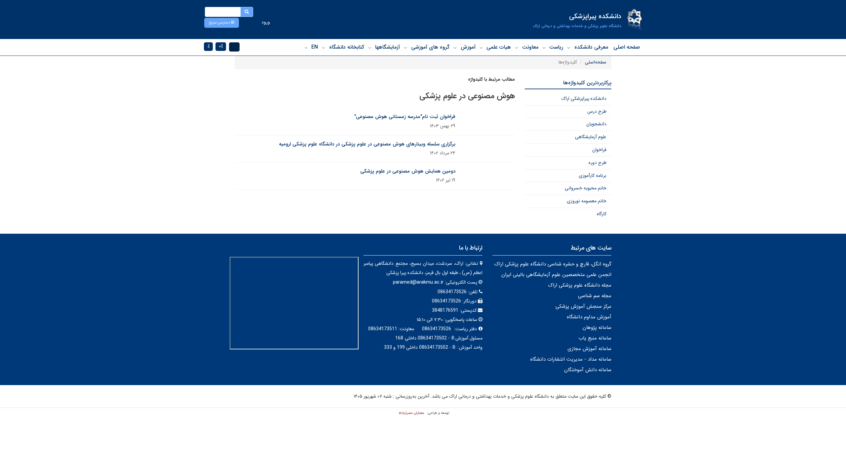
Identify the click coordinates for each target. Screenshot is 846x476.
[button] (221, 23)
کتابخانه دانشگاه (346, 47)
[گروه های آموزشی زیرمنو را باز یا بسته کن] (405, 48)
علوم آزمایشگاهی (590, 136)
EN (314, 47)
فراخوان (599, 149)
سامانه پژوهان (597, 328)
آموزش (468, 47)
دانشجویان (596, 124)
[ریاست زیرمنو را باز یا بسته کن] (544, 48)
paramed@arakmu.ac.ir (418, 282)
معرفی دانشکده (591, 47)
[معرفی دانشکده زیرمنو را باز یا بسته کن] (569, 48)
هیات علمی (498, 47)
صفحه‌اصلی (595, 62)
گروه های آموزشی (430, 47)
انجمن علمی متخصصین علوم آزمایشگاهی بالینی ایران (556, 275)
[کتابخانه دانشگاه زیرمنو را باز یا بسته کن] (324, 48)
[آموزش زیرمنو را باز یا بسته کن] (455, 48)
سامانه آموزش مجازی (589, 349)
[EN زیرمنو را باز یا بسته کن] (306, 48)
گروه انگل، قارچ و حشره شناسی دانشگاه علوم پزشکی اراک (552, 264)
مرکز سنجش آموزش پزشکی (583, 306)
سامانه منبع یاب (595, 338)
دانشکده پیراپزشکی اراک (583, 98)
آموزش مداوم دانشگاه (589, 317)
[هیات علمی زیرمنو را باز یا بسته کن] (481, 48)
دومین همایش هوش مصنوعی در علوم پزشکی (407, 171)
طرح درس (596, 111)
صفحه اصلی (626, 47)
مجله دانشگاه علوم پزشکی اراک (579, 285)
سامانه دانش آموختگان (587, 370)
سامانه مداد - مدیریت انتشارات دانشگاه (570, 359)
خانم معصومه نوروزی (586, 201)
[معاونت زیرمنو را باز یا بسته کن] (516, 48)
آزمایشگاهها (387, 47)
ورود (265, 22)
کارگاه (601, 214)
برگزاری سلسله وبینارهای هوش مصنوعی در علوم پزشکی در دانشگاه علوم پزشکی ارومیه (367, 144)
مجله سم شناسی (594, 296)
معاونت (530, 47)
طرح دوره (597, 162)
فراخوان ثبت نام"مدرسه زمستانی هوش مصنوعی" (404, 117)
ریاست (556, 47)
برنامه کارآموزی (592, 175)
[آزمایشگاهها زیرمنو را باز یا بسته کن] (370, 48)
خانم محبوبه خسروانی (585, 188)
